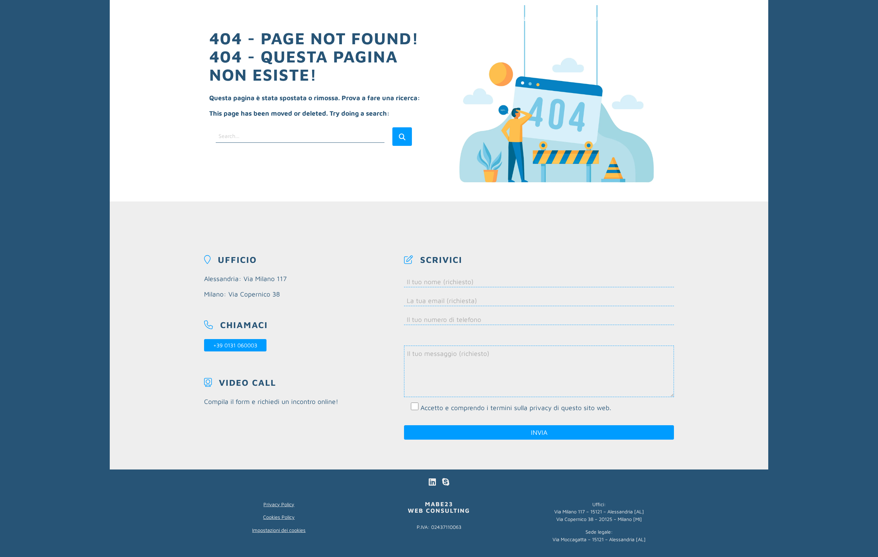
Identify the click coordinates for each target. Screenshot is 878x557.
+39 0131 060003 (235, 345)
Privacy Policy (278, 504)
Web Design (558, 18)
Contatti (657, 18)
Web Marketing (506, 18)
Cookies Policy (279, 517)
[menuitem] (506, 18)
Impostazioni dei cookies (279, 530)
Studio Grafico (610, 18)
